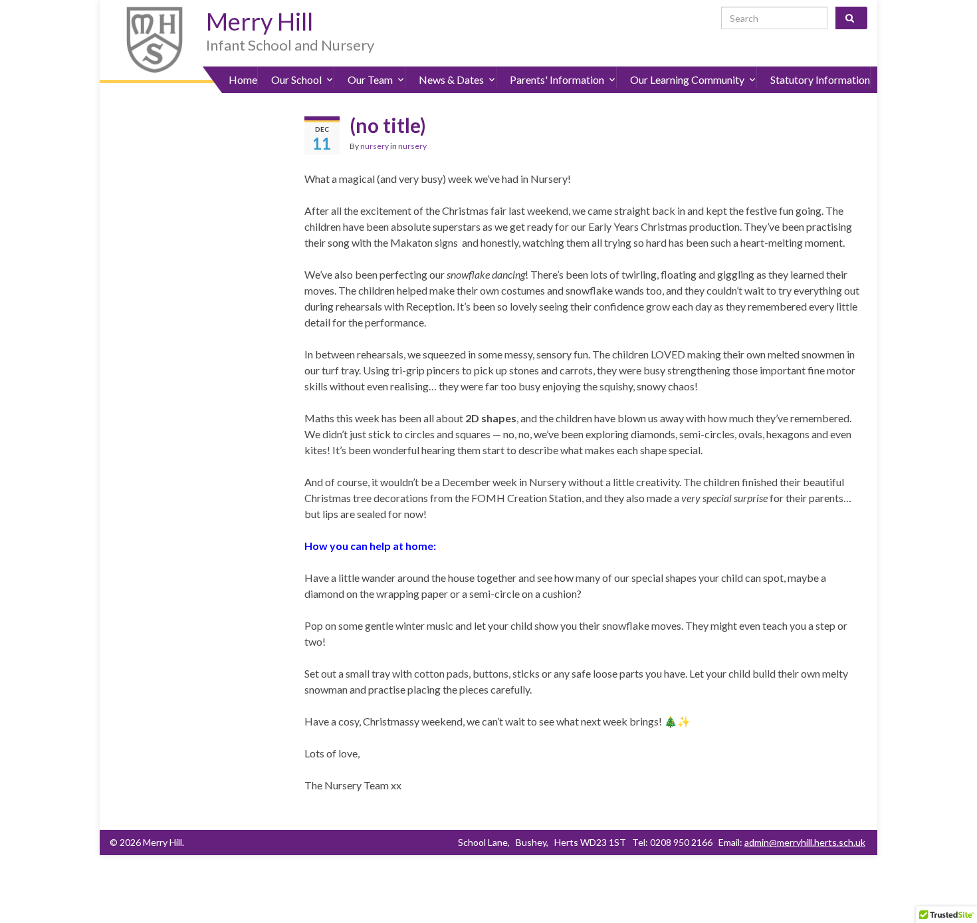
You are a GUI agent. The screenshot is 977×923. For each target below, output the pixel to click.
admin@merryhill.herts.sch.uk (804, 842)
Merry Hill (259, 21)
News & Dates (451, 79)
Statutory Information (820, 79)
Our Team (370, 79)
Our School (296, 79)
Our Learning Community (687, 79)
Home (243, 79)
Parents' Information (557, 79)
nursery (374, 146)
